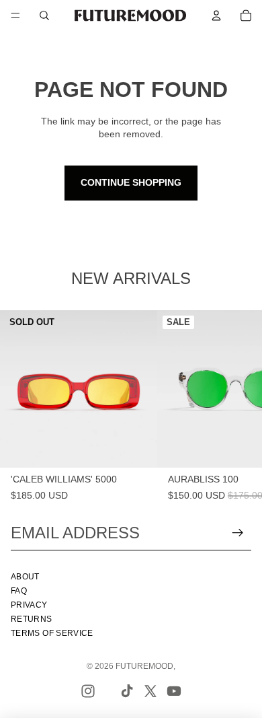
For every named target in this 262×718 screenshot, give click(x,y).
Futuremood (144, 666)
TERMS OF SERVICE (52, 633)
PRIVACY (29, 605)
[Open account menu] (216, 15)
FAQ (19, 591)
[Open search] (44, 15)
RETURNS (31, 619)
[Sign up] (237, 532)
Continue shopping (131, 182)
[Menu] (15, 15)
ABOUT (25, 576)
